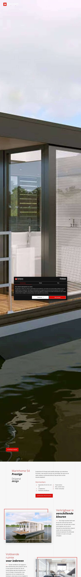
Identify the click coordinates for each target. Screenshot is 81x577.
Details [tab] (40, 282)
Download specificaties (44, 496)
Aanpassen (39, 297)
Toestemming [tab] (22, 282)
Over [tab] (58, 282)
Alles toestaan (57, 297)
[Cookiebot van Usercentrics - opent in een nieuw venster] (61, 279)
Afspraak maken (12, 449)
